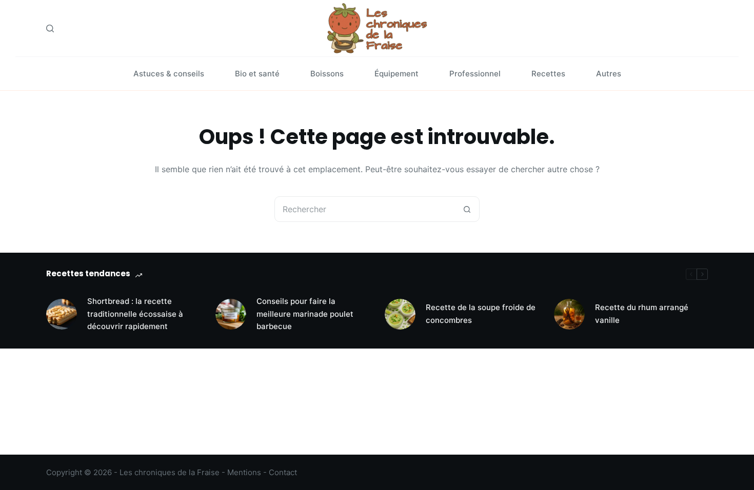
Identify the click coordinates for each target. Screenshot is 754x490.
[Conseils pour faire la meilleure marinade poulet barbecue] (230, 314)
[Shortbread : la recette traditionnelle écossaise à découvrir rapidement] (61, 314)
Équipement (396, 73)
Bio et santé (257, 73)
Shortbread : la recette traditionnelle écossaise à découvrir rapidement (135, 314)
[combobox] (364, 209)
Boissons (327, 73)
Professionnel (475, 73)
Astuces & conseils (168, 73)
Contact (283, 472)
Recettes (548, 73)
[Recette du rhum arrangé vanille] (569, 314)
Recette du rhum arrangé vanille (641, 313)
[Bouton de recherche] (466, 209)
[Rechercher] (50, 28)
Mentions (244, 472)
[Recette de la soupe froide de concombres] (400, 314)
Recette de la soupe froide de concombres (480, 313)
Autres (608, 73)
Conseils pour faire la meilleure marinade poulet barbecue (304, 314)
